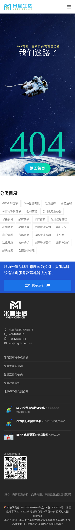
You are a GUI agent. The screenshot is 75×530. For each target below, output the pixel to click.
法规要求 (7, 242)
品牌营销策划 (43, 227)
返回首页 (37, 168)
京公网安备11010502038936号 (24, 507)
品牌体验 (40, 219)
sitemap (37, 515)
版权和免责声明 (39, 511)
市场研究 (23, 235)
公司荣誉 (32, 211)
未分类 (60, 235)
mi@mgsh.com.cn (20, 343)
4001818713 (16, 334)
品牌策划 (17, 524)
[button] (69, 6)
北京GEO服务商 (61, 520)
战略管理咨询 (43, 235)
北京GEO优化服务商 (16, 391)
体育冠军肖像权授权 (16, 357)
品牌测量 (23, 227)
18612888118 (17, 338)
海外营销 (23, 242)
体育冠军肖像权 (11, 211)
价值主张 (66, 203)
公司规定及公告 (52, 211)
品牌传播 (23, 219)
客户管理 (7, 235)
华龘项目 (7, 219)
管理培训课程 (43, 242)
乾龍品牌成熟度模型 (41, 520)
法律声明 (53, 511)
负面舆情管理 (26, 250)
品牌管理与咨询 (13, 366)
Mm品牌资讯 (32, 203)
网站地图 (64, 511)
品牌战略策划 (12, 383)
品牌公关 (7, 227)
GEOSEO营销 (10, 203)
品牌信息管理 (59, 219)
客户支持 (61, 227)
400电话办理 (56, 524)
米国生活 (24, 520)
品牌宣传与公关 (13, 374)
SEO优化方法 (30, 524)
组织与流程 (63, 242)
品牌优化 (43, 524)
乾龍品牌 (50, 203)
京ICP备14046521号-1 (53, 507)
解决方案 (7, 250)
